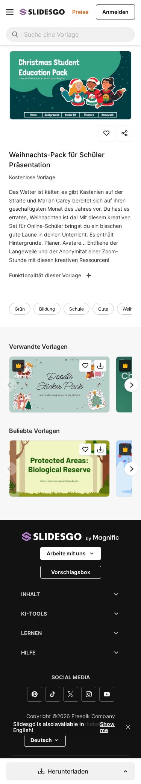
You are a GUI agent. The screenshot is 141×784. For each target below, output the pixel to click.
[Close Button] (128, 727)
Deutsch (41, 740)
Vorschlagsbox (70, 572)
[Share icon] (124, 133)
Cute (103, 309)
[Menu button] (10, 12)
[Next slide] (131, 385)
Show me (107, 727)
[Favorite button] (106, 133)
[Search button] (15, 34)
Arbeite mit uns (66, 553)
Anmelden (115, 12)
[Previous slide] (10, 385)
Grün (20, 309)
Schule (76, 309)
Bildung (47, 309)
